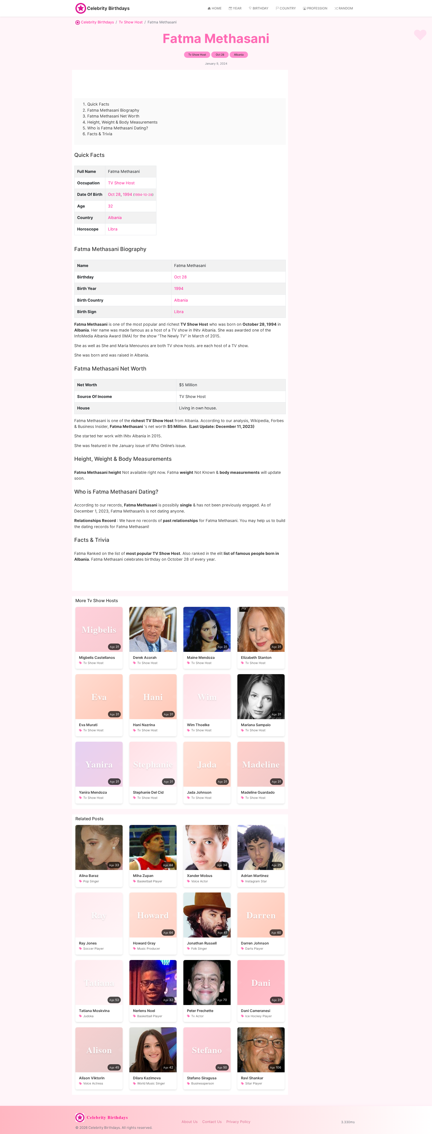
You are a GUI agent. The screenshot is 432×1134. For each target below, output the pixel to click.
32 (110, 206)
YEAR (237, 8)
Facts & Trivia (99, 133)
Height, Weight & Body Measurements (122, 122)
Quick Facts (98, 104)
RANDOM (346, 8)
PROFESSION (317, 8)
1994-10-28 (143, 195)
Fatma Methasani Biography (113, 110)
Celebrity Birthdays (108, 8)
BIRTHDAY (260, 8)
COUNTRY (288, 8)
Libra (112, 229)
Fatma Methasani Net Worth (113, 116)
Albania (115, 217)
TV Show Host (121, 183)
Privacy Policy (238, 1121)
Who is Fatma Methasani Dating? (117, 128)
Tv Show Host (131, 22)
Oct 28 (114, 194)
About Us (190, 1121)
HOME (217, 8)
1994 (127, 194)
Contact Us (212, 1121)
